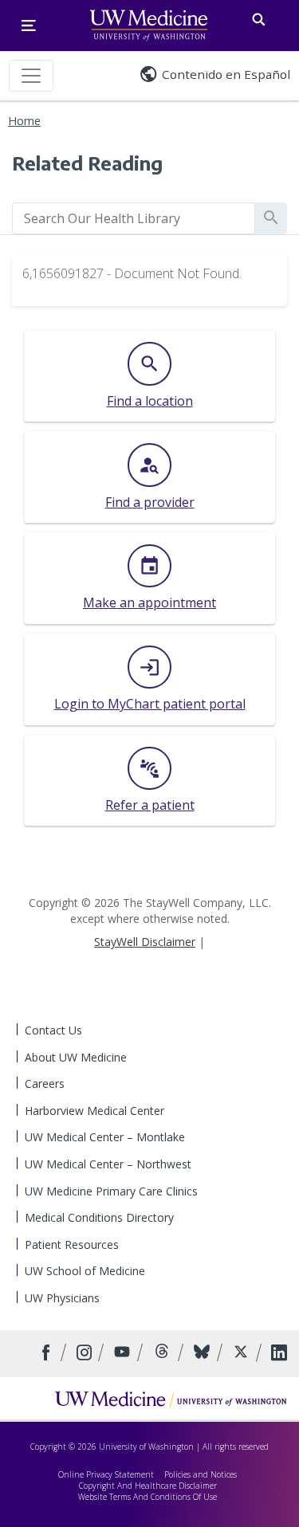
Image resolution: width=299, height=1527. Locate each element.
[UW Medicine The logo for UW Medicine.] (148, 25)
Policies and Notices (200, 1474)
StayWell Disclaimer (144, 941)
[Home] (170, 1398)
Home (24, 120)
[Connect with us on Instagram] (86, 1353)
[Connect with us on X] (243, 1353)
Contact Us (53, 1030)
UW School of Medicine (85, 1270)
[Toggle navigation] (31, 76)
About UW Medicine (76, 1057)
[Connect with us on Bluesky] (203, 1353)
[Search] (259, 16)
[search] (133, 218)
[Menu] (29, 25)
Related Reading (87, 163)
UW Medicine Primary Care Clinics (111, 1191)
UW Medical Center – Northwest (108, 1164)
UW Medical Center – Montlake (105, 1136)
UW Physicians (62, 1297)
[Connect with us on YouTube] (124, 1353)
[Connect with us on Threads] (163, 1353)
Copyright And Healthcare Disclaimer (148, 1485)
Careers (45, 1083)
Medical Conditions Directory (99, 1217)
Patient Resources (72, 1244)
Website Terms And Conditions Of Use (147, 1496)
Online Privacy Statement (106, 1474)
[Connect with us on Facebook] (48, 1353)
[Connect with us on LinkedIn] (279, 1353)
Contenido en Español (226, 74)
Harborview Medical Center (94, 1110)
